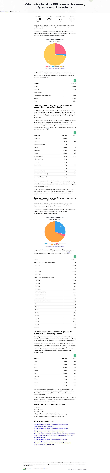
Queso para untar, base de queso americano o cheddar (48, 430)
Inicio (1, 11)
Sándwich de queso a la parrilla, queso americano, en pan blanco (51, 424)
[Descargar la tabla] (75, 80)
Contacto (85, 469)
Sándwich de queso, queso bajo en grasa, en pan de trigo (49, 432)
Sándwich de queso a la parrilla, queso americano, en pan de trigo (51, 428)
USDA (45, 75)
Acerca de (73, 469)
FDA (47, 127)
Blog (69, 469)
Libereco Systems (44, 468)
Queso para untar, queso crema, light (43, 426)
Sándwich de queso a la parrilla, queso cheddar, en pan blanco (50, 441)
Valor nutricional (6, 11)
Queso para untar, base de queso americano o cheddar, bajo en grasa (52, 443)
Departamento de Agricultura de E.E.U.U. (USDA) (56, 68)
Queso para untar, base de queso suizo (44, 444)
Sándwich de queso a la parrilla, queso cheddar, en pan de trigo (50, 439)
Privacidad (79, 469)
